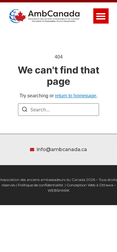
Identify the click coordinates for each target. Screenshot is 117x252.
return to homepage (75, 95)
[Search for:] (58, 109)
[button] (101, 16)
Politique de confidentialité (40, 185)
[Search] (24, 110)
